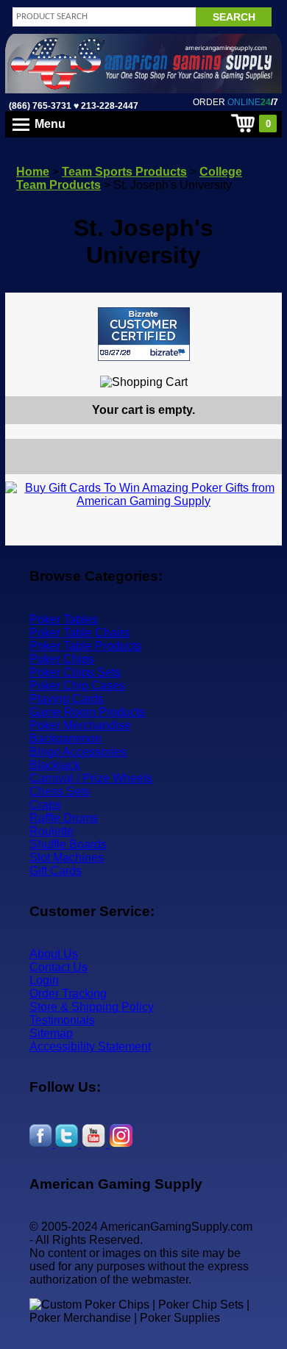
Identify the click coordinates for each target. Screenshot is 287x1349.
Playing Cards (66, 699)
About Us (53, 954)
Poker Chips (61, 659)
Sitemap (51, 1033)
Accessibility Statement (90, 1046)
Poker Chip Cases (77, 685)
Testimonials (62, 1020)
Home (32, 171)
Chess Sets (59, 791)
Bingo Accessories (78, 751)
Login (44, 980)
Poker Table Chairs (79, 632)
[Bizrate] (261, 367)
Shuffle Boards (68, 844)
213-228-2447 (108, 106)
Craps (45, 804)
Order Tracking (68, 993)
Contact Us (58, 967)
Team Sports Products (124, 171)
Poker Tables (63, 619)
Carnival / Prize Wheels (90, 778)
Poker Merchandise (80, 725)
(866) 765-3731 (40, 106)
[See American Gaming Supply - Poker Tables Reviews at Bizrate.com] (144, 334)
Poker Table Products (85, 646)
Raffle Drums (63, 818)
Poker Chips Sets (75, 672)
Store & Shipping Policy (91, 1007)
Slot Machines (66, 857)
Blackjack (54, 765)
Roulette (51, 831)
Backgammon (65, 738)
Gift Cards (55, 871)
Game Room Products (87, 712)
